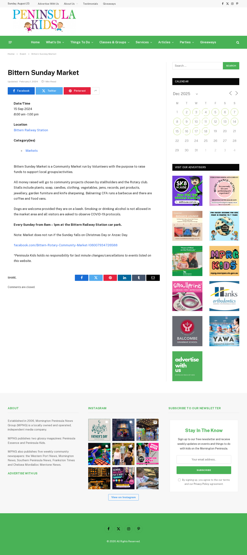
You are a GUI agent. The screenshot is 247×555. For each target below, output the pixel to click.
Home (35, 42)
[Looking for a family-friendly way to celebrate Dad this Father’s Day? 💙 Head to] (99, 430)
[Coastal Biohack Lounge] (187, 226)
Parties (185, 42)
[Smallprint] (187, 296)
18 (205, 131)
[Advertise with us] (187, 366)
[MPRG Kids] (224, 261)
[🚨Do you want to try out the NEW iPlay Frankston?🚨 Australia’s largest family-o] (99, 454)
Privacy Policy (201, 484)
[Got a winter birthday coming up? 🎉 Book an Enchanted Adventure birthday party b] (123, 454)
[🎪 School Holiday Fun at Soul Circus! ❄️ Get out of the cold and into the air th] (123, 478)
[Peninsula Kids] (44, 21)
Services (142, 42)
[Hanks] (224, 296)
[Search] (237, 42)
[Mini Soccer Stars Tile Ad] (224, 226)
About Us (69, 3)
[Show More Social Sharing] (95, 91)
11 (206, 122)
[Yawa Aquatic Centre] (224, 331)
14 (234, 122)
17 (196, 131)
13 (225, 122)
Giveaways (109, 3)
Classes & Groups (112, 42)
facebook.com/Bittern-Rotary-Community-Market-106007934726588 (66, 245)
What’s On (53, 42)
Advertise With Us (48, 3)
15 (177, 131)
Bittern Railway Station (31, 130)
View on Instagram (123, 497)
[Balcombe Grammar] (187, 331)
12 (215, 122)
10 (196, 122)
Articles (164, 42)
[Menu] (10, 42)
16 (186, 131)
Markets (31, 151)
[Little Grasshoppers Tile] (187, 261)
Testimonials (90, 3)
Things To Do (80, 42)
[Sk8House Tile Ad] (187, 191)
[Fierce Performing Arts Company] (224, 191)
